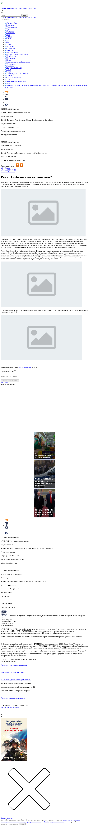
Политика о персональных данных (14, 665)
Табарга (24, 15)
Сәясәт (3, 8)
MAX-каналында (25, 367)
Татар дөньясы (12, 8)
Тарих (20, 8)
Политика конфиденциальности (13, 698)
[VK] (6, 95)
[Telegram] (6, 97)
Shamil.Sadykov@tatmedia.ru (11, 707)
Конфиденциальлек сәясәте (54, 822)
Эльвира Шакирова (8, 172)
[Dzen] (6, 105)
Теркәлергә (5, 383)
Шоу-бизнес (5, 168)
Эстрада (33, 8)
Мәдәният (26, 8)
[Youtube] (6, 99)
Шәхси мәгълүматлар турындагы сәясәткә (25, 822)
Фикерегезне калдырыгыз (10, 380)
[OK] (6, 102)
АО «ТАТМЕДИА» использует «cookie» (16, 680)
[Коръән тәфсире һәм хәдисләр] (6, 93)
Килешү (22, 824)
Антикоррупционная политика (12, 672)
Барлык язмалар (7, 818)
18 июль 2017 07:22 (8, 170)
